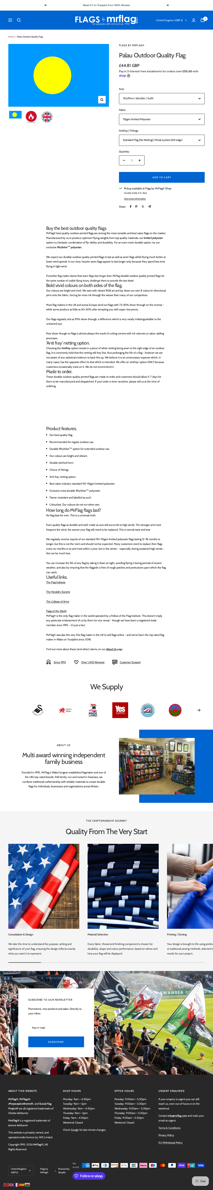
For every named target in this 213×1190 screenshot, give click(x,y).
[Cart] (203, 20)
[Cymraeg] (27, 1184)
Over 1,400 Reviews (92, 662)
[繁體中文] (6, 1184)
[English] (11, 1184)
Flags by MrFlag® (132, 45)
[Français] (16, 1184)
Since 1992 (60, 662)
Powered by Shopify (64, 1170)
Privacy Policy (166, 1135)
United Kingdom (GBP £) (169, 20)
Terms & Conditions (169, 1128)
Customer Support (130, 662)
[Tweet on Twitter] (143, 206)
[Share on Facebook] (130, 206)
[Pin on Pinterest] (136, 206)
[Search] (19, 20)
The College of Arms (57, 601)
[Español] (22, 1184)
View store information (135, 198)
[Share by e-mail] (149, 206)
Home (11, 36)
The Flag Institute (56, 582)
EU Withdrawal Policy (171, 1142)
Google (75, 1129)
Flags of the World (56, 611)
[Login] (194, 20)
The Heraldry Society (58, 591)
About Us (111, 649)
